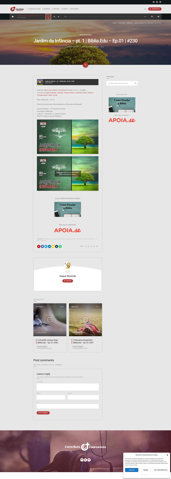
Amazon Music (69, 93)
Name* (39, 393)
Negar (145, 470)
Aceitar (131, 470)
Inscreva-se (154, 9)
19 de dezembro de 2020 (44, 348)
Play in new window (51, 90)
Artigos (56, 9)
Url (37, 402)
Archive (67, 281)
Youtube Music (42, 95)
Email (85, 93)
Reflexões (74, 9)
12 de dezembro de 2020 (79, 348)
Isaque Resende (67, 276)
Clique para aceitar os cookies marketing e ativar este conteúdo (67, 173)
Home (114, 23)
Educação (55, 239)
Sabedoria (91, 239)
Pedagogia (79, 239)
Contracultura (35, 9)
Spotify (60, 93)
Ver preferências (160, 470)
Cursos (65, 9)
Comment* (40, 382)
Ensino (85, 239)
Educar (67, 239)
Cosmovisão (47, 239)
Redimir (73, 239)
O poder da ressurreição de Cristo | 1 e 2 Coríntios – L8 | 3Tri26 (36, 16)
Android (78, 93)
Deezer (90, 93)
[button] (167, 455)
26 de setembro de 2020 (90, 47)
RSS (50, 95)
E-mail (55, 95)
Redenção (62, 239)
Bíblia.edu (129, 23)
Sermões (47, 9)
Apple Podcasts (51, 93)
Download (62, 90)
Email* (70, 393)
